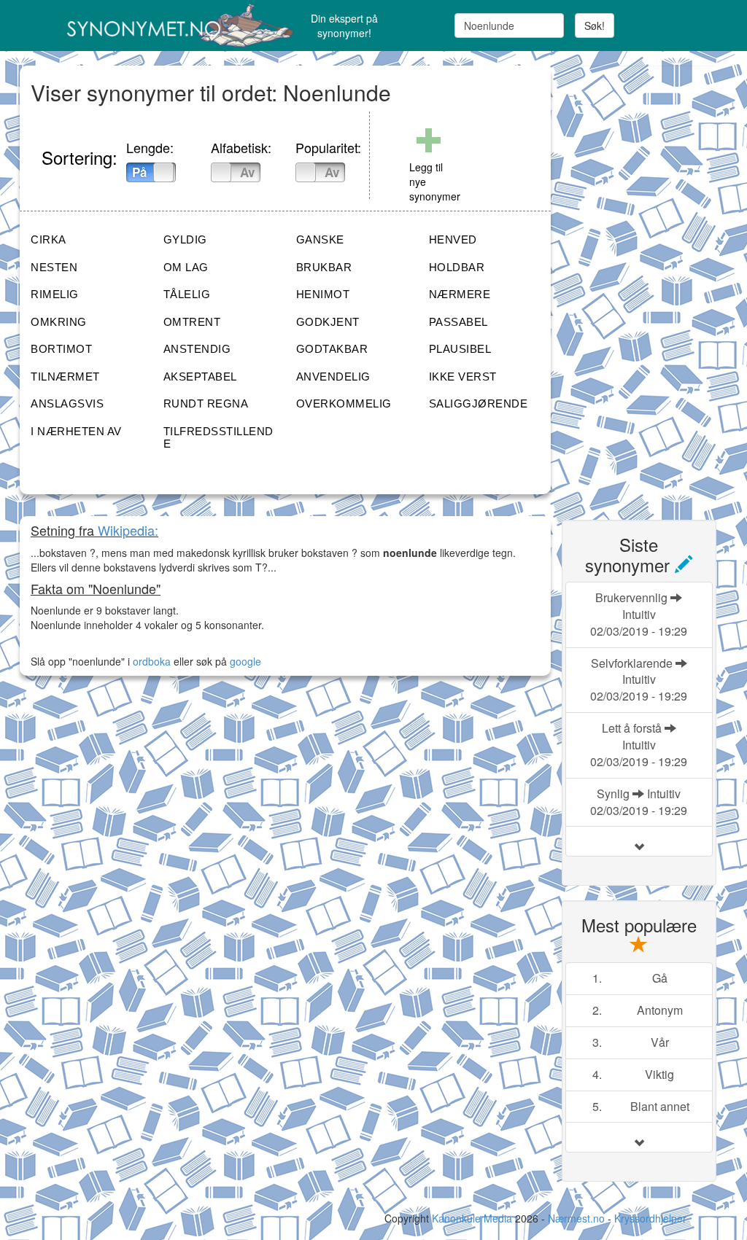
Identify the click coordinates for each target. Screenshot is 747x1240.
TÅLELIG (187, 294)
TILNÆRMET (65, 376)
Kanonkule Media (473, 1218)
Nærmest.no (576, 1218)
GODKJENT (328, 322)
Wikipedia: (128, 529)
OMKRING (59, 322)
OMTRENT (192, 322)
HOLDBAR (457, 267)
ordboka (150, 661)
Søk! (594, 25)
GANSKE (320, 239)
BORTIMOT (61, 349)
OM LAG (186, 267)
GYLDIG (185, 239)
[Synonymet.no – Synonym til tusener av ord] (137, 25)
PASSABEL (458, 322)
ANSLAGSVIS (67, 403)
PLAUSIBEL (460, 349)
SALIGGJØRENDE (478, 403)
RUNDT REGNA (206, 403)
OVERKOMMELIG (344, 403)
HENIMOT (323, 294)
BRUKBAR (324, 267)
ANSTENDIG (197, 349)
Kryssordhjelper (650, 1218)
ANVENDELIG (333, 376)
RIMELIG (55, 294)
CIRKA (48, 239)
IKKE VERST (463, 376)
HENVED (453, 239)
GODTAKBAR (332, 349)
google (245, 661)
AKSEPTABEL (200, 376)
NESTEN (54, 267)
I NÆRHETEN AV (76, 431)
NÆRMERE (460, 294)
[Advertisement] (654, 284)
